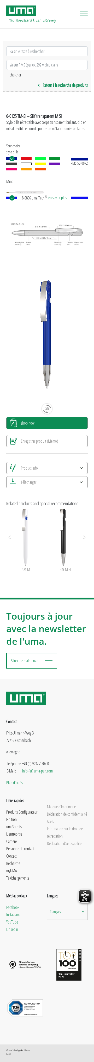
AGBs (50, 821)
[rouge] (26, 158)
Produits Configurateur (21, 812)
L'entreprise (14, 834)
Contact (11, 856)
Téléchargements (17, 878)
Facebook (12, 907)
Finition (11, 819)
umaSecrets (14, 827)
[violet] (54, 164)
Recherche (13, 863)
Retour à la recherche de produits (65, 85)
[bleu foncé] (11, 158)
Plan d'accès (14, 783)
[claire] (26, 164)
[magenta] (11, 169)
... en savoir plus (56, 198)
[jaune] (40, 164)
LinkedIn (12, 929)
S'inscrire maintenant (25, 661)
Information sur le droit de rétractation (65, 832)
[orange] (40, 169)
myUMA (11, 871)
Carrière (11, 841)
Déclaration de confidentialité (67, 814)
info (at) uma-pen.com (37, 771)
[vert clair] (40, 158)
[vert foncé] (54, 158)
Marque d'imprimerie (61, 807)
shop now (27, 423)
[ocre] (26, 169)
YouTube (12, 922)
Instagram (13, 915)
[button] (10, 537)
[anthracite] (11, 164)
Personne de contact (20, 849)
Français (55, 912)
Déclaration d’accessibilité (64, 843)
